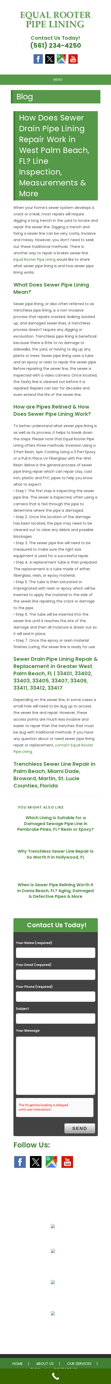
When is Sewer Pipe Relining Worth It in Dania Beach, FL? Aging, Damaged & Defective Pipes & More (55, 890)
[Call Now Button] (55, 1376)
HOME (17, 1363)
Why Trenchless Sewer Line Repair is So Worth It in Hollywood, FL (55, 854)
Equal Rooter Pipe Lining (34, 259)
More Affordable (53, 1238)
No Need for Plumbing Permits (52, 1325)
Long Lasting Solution (53, 1294)
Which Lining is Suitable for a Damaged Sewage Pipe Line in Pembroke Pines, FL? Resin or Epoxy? (55, 823)
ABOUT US (45, 1363)
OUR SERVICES (79, 1363)
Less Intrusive (53, 1263)
